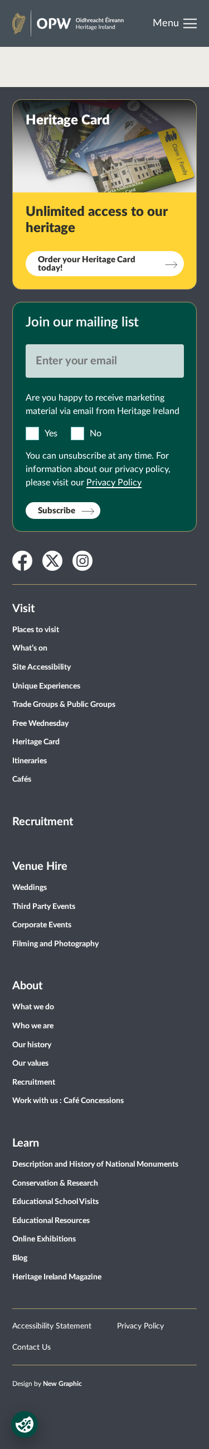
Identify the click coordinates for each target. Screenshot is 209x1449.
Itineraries (29, 761)
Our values (30, 1063)
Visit (23, 608)
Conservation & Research (55, 1183)
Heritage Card (36, 742)
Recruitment (42, 821)
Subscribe (56, 511)
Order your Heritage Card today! (86, 264)
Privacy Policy (114, 482)
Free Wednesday (40, 724)
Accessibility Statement (51, 1326)
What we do (33, 1007)
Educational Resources (51, 1221)
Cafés (21, 779)
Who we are (33, 1026)
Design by (47, 1383)
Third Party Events (43, 907)
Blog (19, 1258)
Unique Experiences (46, 686)
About (27, 985)
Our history (31, 1045)
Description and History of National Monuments (95, 1164)
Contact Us (31, 1347)
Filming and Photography (55, 944)
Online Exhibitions (44, 1239)
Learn (25, 1143)
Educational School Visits (55, 1202)
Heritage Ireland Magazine (56, 1277)
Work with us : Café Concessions (68, 1101)
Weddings (29, 888)
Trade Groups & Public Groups (63, 705)
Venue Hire (39, 866)
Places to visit (35, 630)
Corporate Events (41, 925)
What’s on (29, 648)
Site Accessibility (41, 667)
